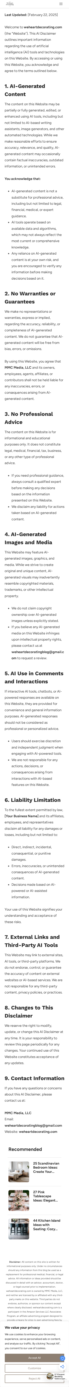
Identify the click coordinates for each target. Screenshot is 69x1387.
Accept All (34, 1357)
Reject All (34, 1378)
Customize (34, 1368)
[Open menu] (60, 4)
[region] (34, 1354)
